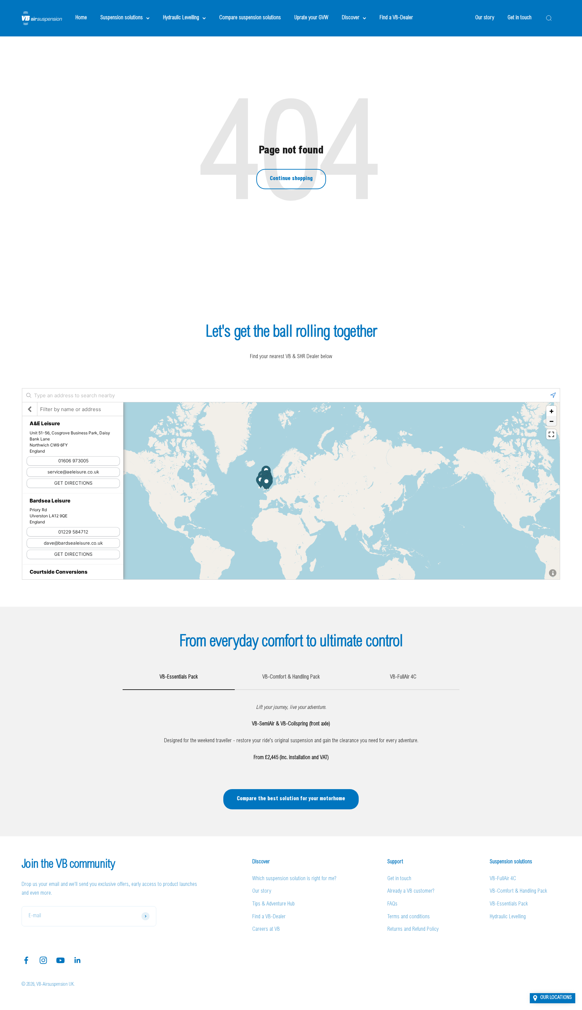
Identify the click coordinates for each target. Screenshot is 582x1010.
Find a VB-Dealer (396, 18)
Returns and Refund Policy (413, 929)
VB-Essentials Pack (509, 904)
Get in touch (519, 18)
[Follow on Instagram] (43, 960)
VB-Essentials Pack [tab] (179, 677)
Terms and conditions (408, 917)
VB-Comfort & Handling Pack (518, 891)
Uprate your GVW (311, 18)
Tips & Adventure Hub (273, 904)
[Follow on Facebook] (26, 960)
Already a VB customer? (410, 891)
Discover (350, 18)
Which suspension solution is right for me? (294, 879)
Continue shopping (291, 178)
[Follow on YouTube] (60, 960)
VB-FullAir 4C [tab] (403, 677)
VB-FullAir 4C (503, 879)
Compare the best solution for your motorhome (291, 799)
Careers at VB (266, 929)
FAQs (392, 904)
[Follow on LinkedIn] (77, 960)
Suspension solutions (121, 18)
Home (81, 18)
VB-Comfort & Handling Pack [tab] (291, 677)
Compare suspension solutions (250, 18)
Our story (484, 18)
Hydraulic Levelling (181, 18)
